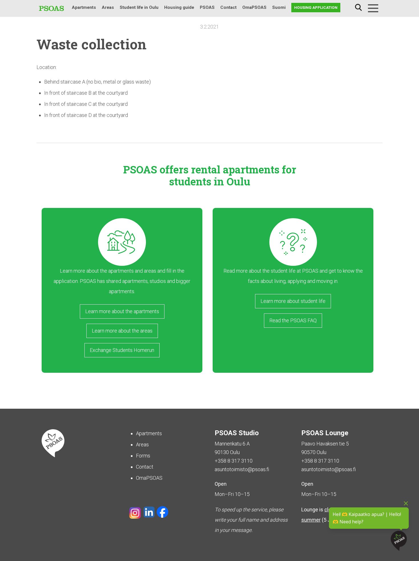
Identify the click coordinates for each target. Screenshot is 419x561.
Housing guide (179, 7)
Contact (228, 7)
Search (358, 7)
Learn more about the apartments (122, 311)
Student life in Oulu (139, 7)
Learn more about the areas (122, 331)
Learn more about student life (293, 301)
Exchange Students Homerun (122, 350)
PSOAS (207, 7)
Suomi (279, 7)
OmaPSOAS (254, 7)
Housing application (315, 7)
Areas (108, 7)
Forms (143, 456)
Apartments (84, 7)
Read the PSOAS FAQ (293, 320)
